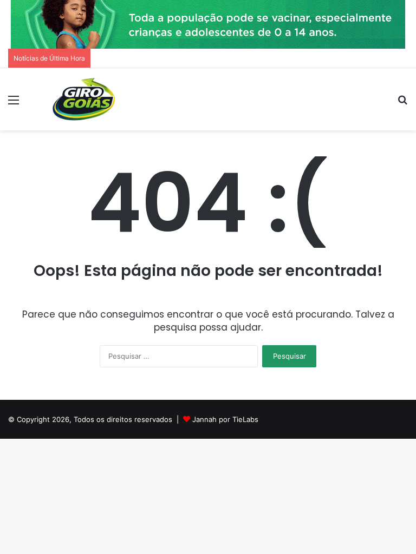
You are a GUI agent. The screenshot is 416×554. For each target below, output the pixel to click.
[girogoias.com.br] (84, 99)
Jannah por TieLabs (225, 419)
